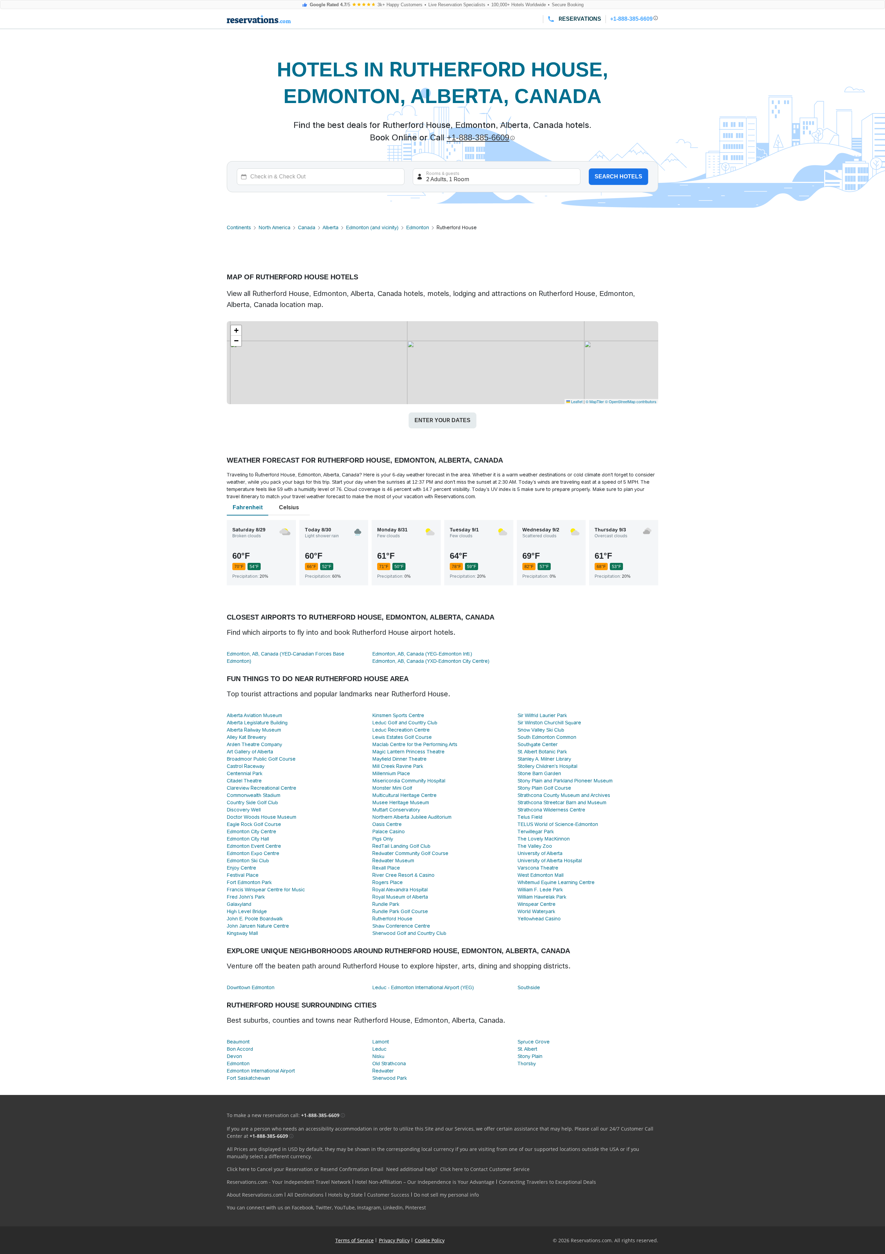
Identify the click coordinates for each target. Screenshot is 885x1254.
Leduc (379, 1049)
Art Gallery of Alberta (250, 751)
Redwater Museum (393, 860)
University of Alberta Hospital (550, 860)
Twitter (324, 1207)
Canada (306, 227)
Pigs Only (382, 839)
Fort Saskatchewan (248, 1078)
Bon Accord (240, 1049)
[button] (236, 330)
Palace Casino (388, 831)
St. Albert (527, 1049)
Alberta (330, 227)
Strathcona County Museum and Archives (564, 795)
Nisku (378, 1056)
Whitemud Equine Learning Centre (556, 882)
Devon (234, 1056)
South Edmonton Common (547, 737)
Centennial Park (244, 773)
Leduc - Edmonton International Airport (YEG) (423, 987)
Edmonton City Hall (248, 839)
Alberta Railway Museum (254, 730)
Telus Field (530, 817)
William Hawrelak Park (542, 897)
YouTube (344, 1207)
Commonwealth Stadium (253, 795)
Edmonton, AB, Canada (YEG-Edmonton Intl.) (422, 654)
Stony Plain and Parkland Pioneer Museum (565, 780)
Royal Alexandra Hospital (400, 889)
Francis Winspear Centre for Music (266, 889)
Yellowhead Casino (539, 918)
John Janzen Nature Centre (258, 926)
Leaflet (576, 401)
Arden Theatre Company (254, 744)
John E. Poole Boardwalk (255, 918)
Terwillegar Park (536, 831)
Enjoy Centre (241, 868)
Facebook (302, 1207)
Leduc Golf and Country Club (404, 722)
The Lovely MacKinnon (544, 839)
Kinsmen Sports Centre (398, 715)
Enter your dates (442, 420)
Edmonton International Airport (261, 1071)
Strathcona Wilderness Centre (551, 809)
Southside (529, 987)
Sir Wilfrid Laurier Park (542, 715)
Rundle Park (385, 904)
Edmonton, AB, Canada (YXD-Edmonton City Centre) (431, 661)
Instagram (369, 1207)
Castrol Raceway (245, 766)
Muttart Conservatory (396, 809)
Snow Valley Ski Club (541, 730)
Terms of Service (354, 1240)
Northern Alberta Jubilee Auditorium (411, 817)
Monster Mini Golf (392, 788)
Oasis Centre (387, 824)
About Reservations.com (255, 1194)
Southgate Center (538, 744)
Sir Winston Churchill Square (549, 722)
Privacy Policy (394, 1240)
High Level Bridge (247, 911)
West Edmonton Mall (540, 875)
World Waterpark (536, 911)
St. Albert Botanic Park (542, 751)
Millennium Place (391, 773)
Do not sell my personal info (446, 1194)
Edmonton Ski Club (248, 860)
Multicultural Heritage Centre (404, 795)
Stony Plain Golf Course (544, 788)
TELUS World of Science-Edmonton (558, 824)
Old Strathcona (389, 1063)
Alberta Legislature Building (257, 722)
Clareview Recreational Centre (261, 788)
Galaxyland (239, 904)
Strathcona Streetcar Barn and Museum (562, 802)
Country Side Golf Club (252, 802)
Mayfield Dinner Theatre (399, 759)
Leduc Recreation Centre (401, 730)
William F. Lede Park (540, 889)
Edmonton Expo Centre (253, 853)
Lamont (380, 1041)
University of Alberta (540, 853)
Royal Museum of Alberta (400, 897)
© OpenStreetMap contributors (630, 401)
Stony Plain (530, 1056)
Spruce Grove (534, 1041)
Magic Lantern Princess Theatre (408, 751)
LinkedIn (393, 1207)
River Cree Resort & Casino (403, 875)
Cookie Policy (430, 1240)
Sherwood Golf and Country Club (409, 933)
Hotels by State (345, 1194)
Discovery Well (244, 809)
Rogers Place (387, 882)
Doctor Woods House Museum (261, 817)
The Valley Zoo (535, 846)
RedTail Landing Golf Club (401, 846)
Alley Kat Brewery (246, 737)
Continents (239, 227)
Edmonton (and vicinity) (372, 227)
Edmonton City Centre (251, 831)
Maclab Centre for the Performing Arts (414, 744)
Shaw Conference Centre (401, 926)
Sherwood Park (389, 1078)
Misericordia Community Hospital (408, 780)
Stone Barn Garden (539, 773)
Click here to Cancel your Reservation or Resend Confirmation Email (305, 1169)
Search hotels (618, 176)
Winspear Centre (537, 904)
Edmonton (417, 227)
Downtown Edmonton (250, 987)
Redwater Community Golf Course (410, 853)
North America (274, 227)
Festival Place (243, 875)
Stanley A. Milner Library (544, 759)
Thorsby (527, 1063)
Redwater (383, 1071)
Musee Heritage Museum (400, 802)
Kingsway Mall (242, 933)
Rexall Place (386, 868)
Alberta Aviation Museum (254, 715)
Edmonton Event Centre (254, 846)
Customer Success (388, 1194)
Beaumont (238, 1041)
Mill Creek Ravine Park (397, 766)
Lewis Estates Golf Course (402, 737)
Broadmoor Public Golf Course (261, 759)
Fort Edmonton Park (249, 882)
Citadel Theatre (244, 780)
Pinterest (415, 1207)
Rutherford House (392, 918)
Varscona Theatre (538, 868)
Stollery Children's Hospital (547, 766)
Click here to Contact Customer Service (485, 1169)
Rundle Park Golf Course (400, 911)
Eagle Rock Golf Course (254, 824)
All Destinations (305, 1194)
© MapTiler (595, 401)
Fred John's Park (246, 897)
